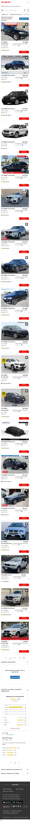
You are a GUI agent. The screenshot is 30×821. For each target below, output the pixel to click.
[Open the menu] (28, 2)
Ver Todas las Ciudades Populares (11, 795)
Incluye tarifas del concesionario (21, 77)
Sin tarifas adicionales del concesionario (20, 43)
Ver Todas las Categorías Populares (12, 798)
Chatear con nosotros (8, 791)
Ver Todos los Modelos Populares (11, 797)
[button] (24, 10)
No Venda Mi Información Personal (10, 813)
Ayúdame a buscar (24, 18)
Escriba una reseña (15, 728)
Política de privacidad (16, 811)
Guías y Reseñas (20, 789)
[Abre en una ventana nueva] (7, 802)
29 (20, 658)
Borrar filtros (27, 14)
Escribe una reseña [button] (15, 677)
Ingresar (25, 806)
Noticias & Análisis (7, 789)
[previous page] (6, 658)
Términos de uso (6, 811)
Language (7, 806)
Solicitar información (24, 52)
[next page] (24, 658)
